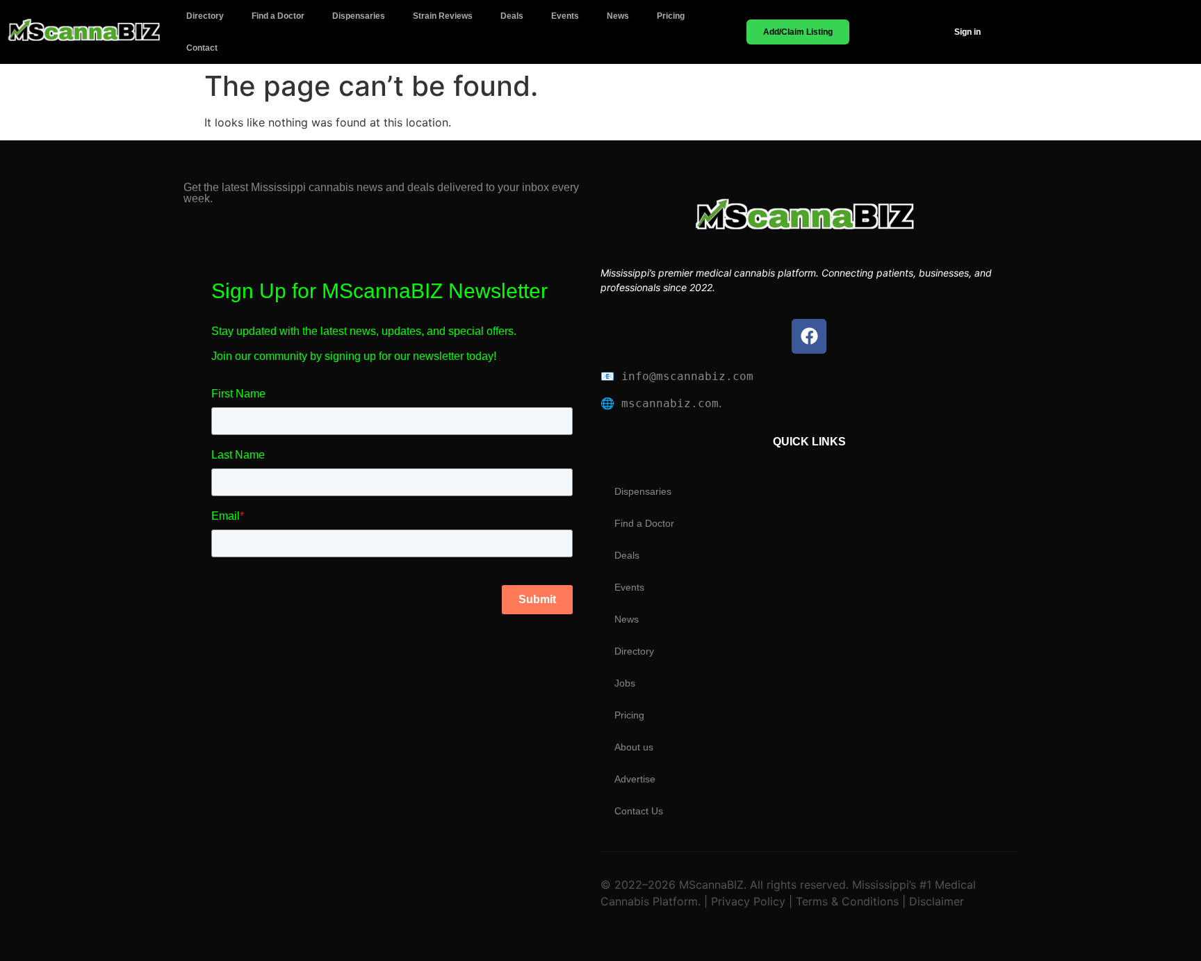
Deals (511, 16)
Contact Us (638, 810)
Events (565, 16)
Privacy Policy (746, 901)
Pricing (671, 16)
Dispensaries (358, 16)
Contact (202, 48)
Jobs (624, 683)
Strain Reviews (443, 16)
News (618, 16)
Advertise (634, 779)
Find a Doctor (278, 16)
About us (633, 747)
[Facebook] (809, 336)
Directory (205, 16)
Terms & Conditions (847, 901)
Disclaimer (935, 901)
